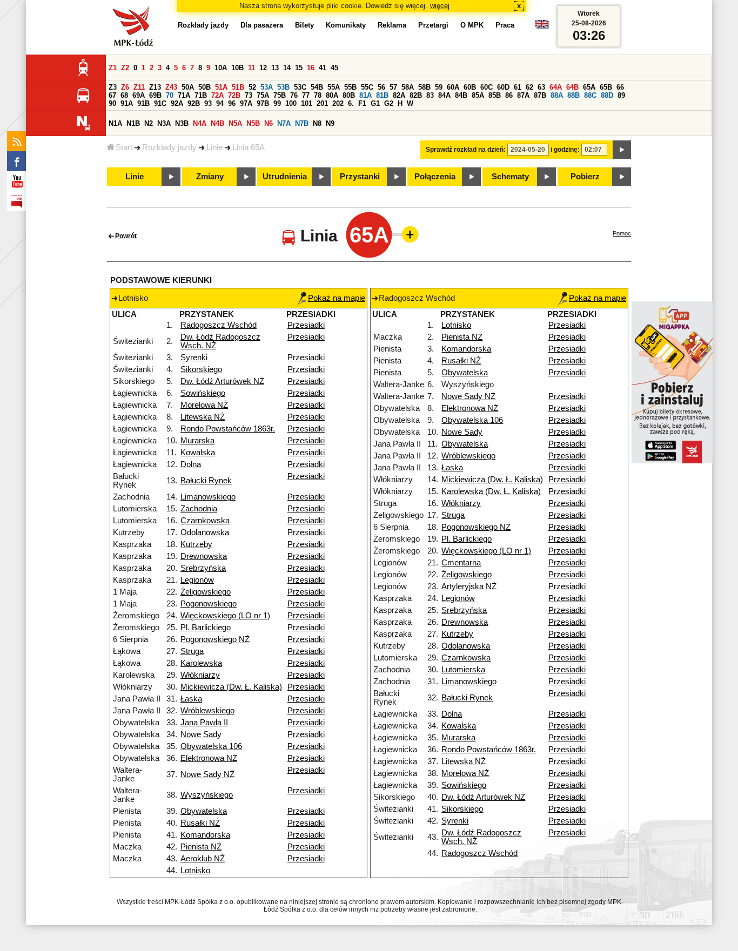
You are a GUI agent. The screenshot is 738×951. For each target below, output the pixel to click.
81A (365, 95)
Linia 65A (248, 147)
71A (184, 95)
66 (620, 87)
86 (509, 95)
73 (248, 95)
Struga (192, 651)
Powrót (126, 236)
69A (138, 95)
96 (232, 103)
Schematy (510, 176)
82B (416, 95)
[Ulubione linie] (407, 234)
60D (503, 87)
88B (573, 95)
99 (277, 103)
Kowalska (197, 452)
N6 (268, 123)
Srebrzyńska (203, 568)
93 (208, 103)
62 (529, 87)
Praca (504, 25)
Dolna (190, 464)
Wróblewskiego (207, 710)
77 (306, 95)
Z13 (155, 87)
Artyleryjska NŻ (469, 586)
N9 (330, 123)
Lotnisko (195, 870)
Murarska (197, 440)
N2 (148, 123)
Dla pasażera (261, 25)
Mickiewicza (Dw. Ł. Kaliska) (231, 687)
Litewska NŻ (202, 417)
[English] (542, 27)
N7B (301, 123)
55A (333, 87)
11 (251, 68)
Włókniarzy (200, 675)
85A (478, 95)
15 (299, 68)
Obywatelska (203, 811)
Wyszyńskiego (206, 795)
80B (349, 95)
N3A (164, 123)
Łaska (191, 698)
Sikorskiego (201, 369)
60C (486, 87)
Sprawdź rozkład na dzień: (466, 149)
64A (555, 87)
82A (399, 95)
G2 (388, 103)
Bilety (304, 25)
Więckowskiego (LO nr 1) (225, 615)
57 (393, 87)
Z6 (125, 87)
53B (283, 87)
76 (294, 95)
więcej (439, 6)
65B (606, 87)
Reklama (392, 25)
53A (266, 87)
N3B (182, 123)
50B (204, 87)
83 (430, 95)
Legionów (197, 580)
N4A (199, 123)
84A (444, 95)
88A (557, 95)
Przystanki (360, 176)
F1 (362, 103)
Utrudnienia (285, 176)
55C (367, 87)
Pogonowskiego (208, 603)
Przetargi (433, 25)
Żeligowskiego (205, 592)
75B (279, 95)
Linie (214, 147)
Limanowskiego (208, 497)
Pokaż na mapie (336, 298)
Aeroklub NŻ (202, 858)
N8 (317, 123)
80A (332, 95)
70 (169, 95)
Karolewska (201, 663)
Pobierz (585, 176)
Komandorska (205, 835)
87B (540, 95)
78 (317, 95)
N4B (217, 123)
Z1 (113, 68)
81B (382, 95)
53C (300, 87)
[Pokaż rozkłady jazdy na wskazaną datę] (622, 149)
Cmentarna (461, 562)
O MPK (472, 25)
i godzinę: (565, 149)
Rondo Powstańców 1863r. (227, 428)
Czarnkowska (205, 520)
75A (263, 95)
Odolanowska (204, 532)
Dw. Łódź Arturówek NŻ (222, 381)
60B (470, 87)
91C (160, 103)
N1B (133, 123)
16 (310, 68)
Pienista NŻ (201, 846)
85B (494, 95)
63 (541, 87)
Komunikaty (346, 25)
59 (438, 87)
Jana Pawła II (204, 722)
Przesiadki (306, 325)
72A (217, 95)
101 (306, 103)
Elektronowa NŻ (208, 758)
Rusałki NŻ (200, 823)
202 (338, 103)
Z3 (113, 87)
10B (237, 68)
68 (124, 95)
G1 (375, 103)
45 (334, 68)
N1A (115, 123)
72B (234, 95)
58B (424, 87)
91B (143, 103)
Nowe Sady (201, 734)
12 (263, 68)
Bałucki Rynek (206, 480)
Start (124, 147)
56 (381, 87)
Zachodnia (198, 508)
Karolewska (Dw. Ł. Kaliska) (491, 491)
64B (572, 87)
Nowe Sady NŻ (207, 774)
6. (351, 103)
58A (407, 87)
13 (275, 68)
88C (590, 95)
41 (322, 68)
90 (112, 103)
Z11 (139, 87)
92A (177, 103)
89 (621, 95)
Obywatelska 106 (211, 746)
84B (461, 95)
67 (112, 95)
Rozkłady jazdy (169, 147)
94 (220, 103)
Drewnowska (203, 556)
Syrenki (193, 357)
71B (200, 95)
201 (322, 103)
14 (287, 68)
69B (155, 95)
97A (246, 103)
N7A (284, 123)
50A (188, 87)
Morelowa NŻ (204, 405)
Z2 (125, 68)
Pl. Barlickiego (205, 627)
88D (607, 95)
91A (126, 103)
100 (291, 103)
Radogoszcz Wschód (218, 325)
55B (350, 87)
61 (517, 87)
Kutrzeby (196, 544)
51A (221, 87)
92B (193, 103)
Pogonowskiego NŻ (215, 639)
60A (453, 87)
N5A (235, 123)
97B (263, 103)
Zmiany (210, 176)
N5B (253, 123)
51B (238, 87)
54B (317, 87)
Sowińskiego (202, 393)
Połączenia (434, 176)
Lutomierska (463, 669)
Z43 (171, 87)
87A (523, 95)
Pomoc (622, 233)
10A (220, 68)
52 (252, 87)
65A (589, 87)
